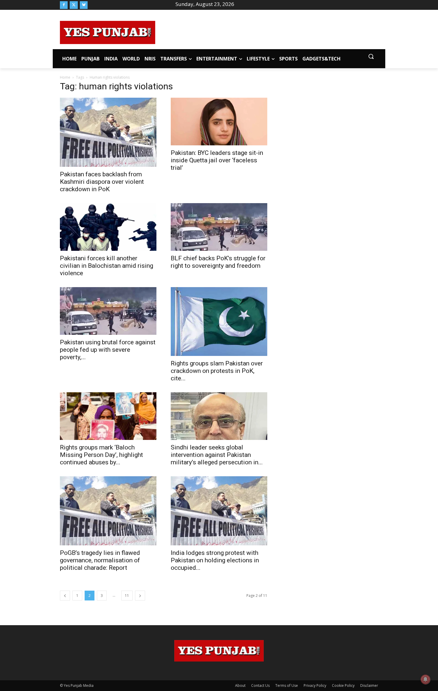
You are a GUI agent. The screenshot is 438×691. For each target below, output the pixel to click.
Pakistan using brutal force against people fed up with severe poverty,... (108, 350)
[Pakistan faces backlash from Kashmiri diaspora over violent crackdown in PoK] (108, 132)
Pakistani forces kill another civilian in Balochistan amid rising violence (106, 266)
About (240, 685)
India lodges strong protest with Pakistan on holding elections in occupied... (215, 560)
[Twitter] (73, 5)
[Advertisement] (266, 31)
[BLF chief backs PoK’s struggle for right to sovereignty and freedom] (219, 227)
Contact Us (260, 685)
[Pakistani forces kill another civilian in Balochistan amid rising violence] (108, 227)
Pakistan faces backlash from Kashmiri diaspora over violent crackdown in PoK (102, 182)
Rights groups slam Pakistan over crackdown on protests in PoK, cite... (217, 371)
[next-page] (140, 595)
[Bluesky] (84, 5)
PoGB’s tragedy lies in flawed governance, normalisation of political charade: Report (100, 560)
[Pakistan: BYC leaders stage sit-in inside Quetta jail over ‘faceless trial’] (219, 121)
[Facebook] (64, 5)
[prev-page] (65, 595)
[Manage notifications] (425, 679)
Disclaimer (369, 685)
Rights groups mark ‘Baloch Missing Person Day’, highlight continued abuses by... (101, 455)
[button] (371, 56)
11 (127, 595)
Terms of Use (286, 685)
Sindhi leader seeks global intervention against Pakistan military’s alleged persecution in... (217, 455)
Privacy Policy (315, 685)
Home (65, 77)
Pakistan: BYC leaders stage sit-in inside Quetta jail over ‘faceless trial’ (217, 160)
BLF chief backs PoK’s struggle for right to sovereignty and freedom (218, 262)
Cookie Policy (343, 685)
